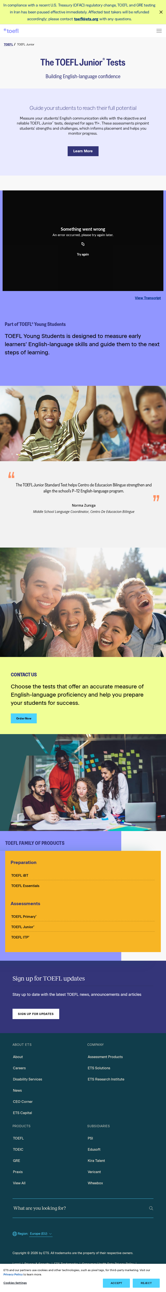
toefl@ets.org (86, 19)
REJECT (146, 1283)
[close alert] (161, 12)
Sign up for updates (36, 1014)
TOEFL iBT (19, 875)
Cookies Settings (15, 1282)
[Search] (151, 1208)
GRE (16, 1161)
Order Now (23, 718)
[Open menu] (159, 31)
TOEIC (18, 1149)
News (17, 1090)
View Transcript (148, 298)
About (18, 1057)
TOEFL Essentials (25, 886)
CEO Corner (23, 1102)
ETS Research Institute (106, 1079)
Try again (83, 254)
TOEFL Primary (24, 917)
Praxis (18, 1172)
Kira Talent (96, 1161)
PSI (90, 1138)
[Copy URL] (83, 244)
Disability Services (27, 1079)
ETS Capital (22, 1113)
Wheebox (95, 1183)
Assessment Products (105, 1057)
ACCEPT (116, 1283)
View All (19, 1183)
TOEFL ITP (20, 937)
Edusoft (94, 1149)
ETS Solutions (99, 1068)
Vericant (94, 1172)
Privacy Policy (13, 1274)
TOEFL (18, 1138)
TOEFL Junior (22, 927)
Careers (19, 1068)
